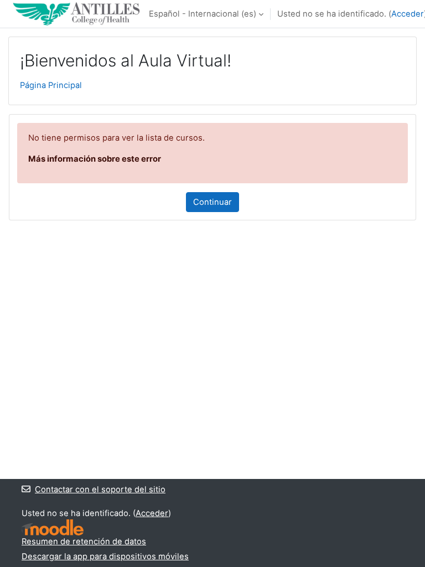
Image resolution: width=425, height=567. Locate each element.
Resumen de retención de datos (84, 542)
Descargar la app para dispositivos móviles (105, 556)
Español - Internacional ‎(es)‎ (202, 14)
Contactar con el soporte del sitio (100, 489)
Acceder (407, 14)
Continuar (212, 202)
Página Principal (51, 85)
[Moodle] (53, 527)
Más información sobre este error (94, 159)
